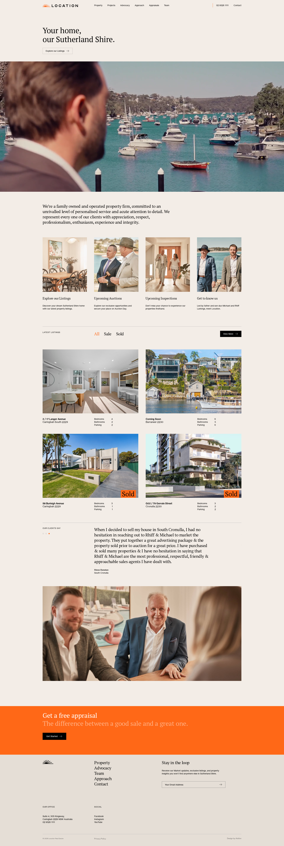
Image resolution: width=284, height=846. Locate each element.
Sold (120, 334)
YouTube (98, 822)
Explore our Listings (55, 51)
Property (98, 5)
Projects (111, 5)
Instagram (99, 819)
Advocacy (125, 5)
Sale (107, 334)
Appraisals (154, 5)
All (96, 334)
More (228, 334)
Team (166, 5)
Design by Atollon (234, 838)
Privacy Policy (100, 839)
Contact (237, 5)
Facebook (99, 816)
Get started (52, 736)
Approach (139, 5)
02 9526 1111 (222, 5)
